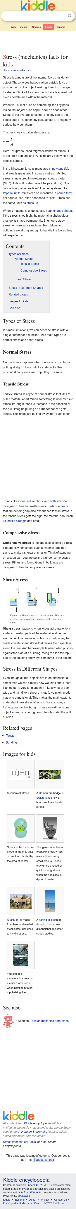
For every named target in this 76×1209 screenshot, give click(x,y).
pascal (51, 183)
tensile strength (17, 521)
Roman (43, 793)
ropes (21, 501)
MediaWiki (24, 1196)
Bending (11, 742)
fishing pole (10, 707)
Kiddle (6, 1199)
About (32, 1199)
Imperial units (11, 193)
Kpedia (48, 27)
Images (23, 27)
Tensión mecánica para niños (49, 1021)
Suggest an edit (43, 1159)
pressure (32, 203)
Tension (11, 735)
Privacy (45, 1199)
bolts (53, 501)
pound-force (65, 193)
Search (69, 16)
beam (64, 506)
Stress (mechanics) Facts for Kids (24, 1142)
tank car (14, 920)
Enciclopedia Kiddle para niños (21, 1203)
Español (60, 27)
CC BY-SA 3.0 (42, 1185)
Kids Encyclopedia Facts (17, 70)
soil (29, 501)
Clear (62, 16)
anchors (37, 501)
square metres (44, 173)
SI (12, 168)
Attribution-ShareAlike (32, 1131)
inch (20, 198)
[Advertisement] (38, 41)
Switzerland (43, 797)
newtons (57, 168)
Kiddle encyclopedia (37, 1123)
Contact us (60, 1199)
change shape (62, 210)
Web (13, 27)
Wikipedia (35, 1192)
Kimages (36, 27)
